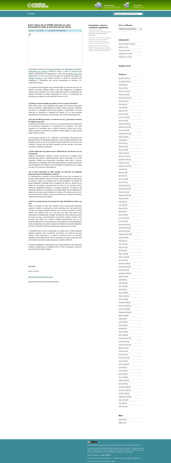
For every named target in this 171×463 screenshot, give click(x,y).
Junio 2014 (122, 107)
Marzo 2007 (122, 354)
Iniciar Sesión (123, 419)
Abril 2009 (122, 289)
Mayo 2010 (122, 247)
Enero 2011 (122, 221)
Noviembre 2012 (124, 159)
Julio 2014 (122, 104)
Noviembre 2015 (124, 81)
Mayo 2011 (122, 208)
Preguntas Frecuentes (125, 53)
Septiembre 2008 (124, 312)
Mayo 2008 (122, 325)
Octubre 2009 (123, 270)
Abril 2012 (122, 176)
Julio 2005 (122, 403)
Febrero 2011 (123, 218)
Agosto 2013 (122, 137)
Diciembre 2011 (123, 185)
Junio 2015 (122, 85)
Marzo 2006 (122, 377)
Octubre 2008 (123, 309)
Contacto (90, 461)
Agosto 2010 (122, 237)
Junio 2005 (122, 406)
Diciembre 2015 (123, 78)
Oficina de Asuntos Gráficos (120, 450)
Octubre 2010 (123, 231)
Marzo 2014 (122, 114)
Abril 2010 (122, 250)
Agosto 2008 (122, 315)
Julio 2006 (122, 367)
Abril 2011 (122, 211)
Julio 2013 (122, 140)
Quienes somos (123, 47)
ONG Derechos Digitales (110, 448)
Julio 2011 (122, 202)
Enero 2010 (122, 260)
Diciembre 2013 (123, 124)
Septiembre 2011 (124, 195)
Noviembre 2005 (124, 390)
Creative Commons (35, 78)
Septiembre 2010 (124, 234)
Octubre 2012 (123, 163)
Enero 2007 (122, 361)
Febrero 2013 (123, 153)
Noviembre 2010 (124, 228)
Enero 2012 (122, 182)
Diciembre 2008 (123, 302)
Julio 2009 (122, 280)
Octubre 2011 (123, 192)
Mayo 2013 (122, 146)
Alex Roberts (99, 452)
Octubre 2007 (123, 341)
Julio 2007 (122, 351)
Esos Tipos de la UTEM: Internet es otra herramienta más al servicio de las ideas (49, 26)
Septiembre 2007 (124, 345)
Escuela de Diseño (53, 69)
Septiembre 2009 (124, 273)
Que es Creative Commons (127, 44)
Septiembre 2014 (124, 98)
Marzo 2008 (122, 332)
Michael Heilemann (116, 452)
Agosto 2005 (122, 400)
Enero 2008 (122, 335)
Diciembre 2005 (123, 387)
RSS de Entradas (120, 458)
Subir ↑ (114, 461)
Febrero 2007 (123, 358)
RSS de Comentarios (134, 458)
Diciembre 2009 (123, 263)
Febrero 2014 (123, 117)
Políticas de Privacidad (103, 461)
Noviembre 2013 (124, 127)
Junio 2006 (122, 371)
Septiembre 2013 (124, 133)
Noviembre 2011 (124, 189)
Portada (31, 14)
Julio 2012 (122, 169)
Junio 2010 (122, 244)
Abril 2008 (122, 328)
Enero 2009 (122, 299)
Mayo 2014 (122, 111)
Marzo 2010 (122, 254)
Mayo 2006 (122, 374)
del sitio (122, 423)
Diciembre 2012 (123, 156)
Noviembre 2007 (124, 338)
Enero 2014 (122, 120)
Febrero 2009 (123, 296)
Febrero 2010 (123, 257)
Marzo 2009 (122, 293)
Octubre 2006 (123, 364)
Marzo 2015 (122, 88)
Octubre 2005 (123, 393)
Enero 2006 (122, 384)
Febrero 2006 (123, 380)
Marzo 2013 (122, 150)
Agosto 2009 (122, 276)
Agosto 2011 (122, 198)
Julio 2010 (122, 241)
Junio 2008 (122, 322)
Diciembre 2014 (123, 91)
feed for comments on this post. (40, 277)
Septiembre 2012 (124, 166)
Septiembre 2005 (124, 397)
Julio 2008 (122, 319)
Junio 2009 (122, 283)
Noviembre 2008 (124, 306)
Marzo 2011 (122, 215)
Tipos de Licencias (124, 50)
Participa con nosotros (125, 57)
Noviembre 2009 (124, 267)
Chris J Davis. (129, 452)
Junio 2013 (122, 143)
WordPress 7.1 (108, 458)
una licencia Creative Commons (129, 445)
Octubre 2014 (123, 94)
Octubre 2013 (123, 130)
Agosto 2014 (122, 101)
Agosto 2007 (122, 348)
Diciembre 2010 (123, 224)
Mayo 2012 (122, 172)
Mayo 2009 (122, 286)
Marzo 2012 (122, 179)
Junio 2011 (122, 205)
